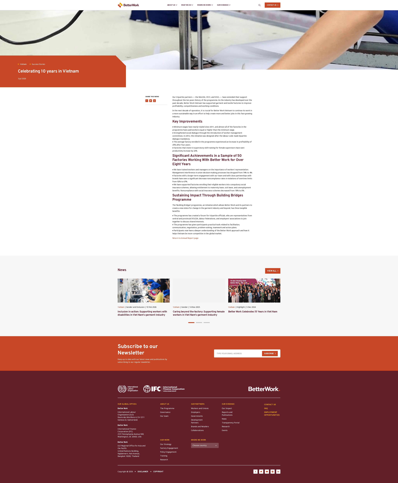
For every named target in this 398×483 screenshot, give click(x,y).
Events (225, 430)
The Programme (167, 408)
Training (163, 455)
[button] (191, 322)
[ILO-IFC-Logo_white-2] (128, 389)
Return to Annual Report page (185, 238)
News (224, 419)
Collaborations (197, 430)
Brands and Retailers (200, 426)
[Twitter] (261, 472)
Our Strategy (165, 444)
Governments (197, 416)
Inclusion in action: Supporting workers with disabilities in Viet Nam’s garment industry (142, 313)
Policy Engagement (168, 452)
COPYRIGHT (158, 472)
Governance (165, 412)
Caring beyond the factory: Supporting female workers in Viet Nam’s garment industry (198, 313)
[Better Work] (264, 389)
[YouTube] (267, 472)
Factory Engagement (169, 448)
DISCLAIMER (143, 472)
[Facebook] (255, 472)
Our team (164, 416)
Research (226, 426)
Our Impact (227, 408)
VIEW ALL (271, 271)
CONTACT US (271, 5)
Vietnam (121, 307)
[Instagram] (273, 472)
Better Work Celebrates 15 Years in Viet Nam (252, 311)
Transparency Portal (230, 422)
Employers (195, 412)
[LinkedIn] (278, 472)
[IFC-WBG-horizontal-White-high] (163, 389)
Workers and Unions (200, 408)
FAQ (266, 408)
